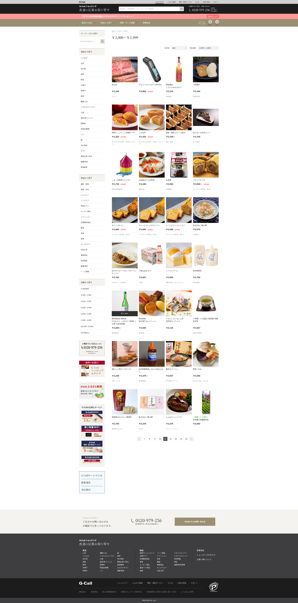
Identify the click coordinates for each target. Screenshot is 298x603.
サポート (216, 2)
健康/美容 (84, 162)
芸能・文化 (85, 189)
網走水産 (141, 189)
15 (186, 439)
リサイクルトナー (180, 553)
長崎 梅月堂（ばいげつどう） (175, 282)
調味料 (83, 123)
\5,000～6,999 (86, 314)
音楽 (82, 233)
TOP (113, 31)
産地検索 (84, 167)
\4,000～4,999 (86, 308)
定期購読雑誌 (86, 222)
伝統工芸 (84, 250)
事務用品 (84, 255)
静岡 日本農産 (197, 333)
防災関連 (84, 261)
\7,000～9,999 (86, 320)
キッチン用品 (86, 211)
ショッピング (159, 2)
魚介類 (83, 69)
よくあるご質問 (187, 592)
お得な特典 (206, 2)
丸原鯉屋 (168, 189)
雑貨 (141, 571)
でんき (197, 2)
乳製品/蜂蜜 (85, 129)
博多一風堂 (169, 142)
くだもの (84, 58)
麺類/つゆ (84, 101)
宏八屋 (141, 429)
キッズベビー (86, 244)
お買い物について (204, 559)
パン (82, 134)
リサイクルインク (180, 556)
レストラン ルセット (172, 429)
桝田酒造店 (115, 333)
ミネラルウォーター (88, 107)
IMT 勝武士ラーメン (172, 381)
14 (181, 439)
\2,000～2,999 (86, 295)
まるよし (114, 96)
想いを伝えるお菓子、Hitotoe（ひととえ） (124, 143)
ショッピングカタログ (206, 555)
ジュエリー (85, 195)
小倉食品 (195, 234)
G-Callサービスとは (91, 475)
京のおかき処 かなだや (200, 381)
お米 (82, 63)
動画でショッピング (147, 553)
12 (170, 439)
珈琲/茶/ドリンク (87, 118)
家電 (82, 239)
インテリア (85, 200)
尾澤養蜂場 (142, 381)
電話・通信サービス (185, 2)
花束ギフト (85, 206)
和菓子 (83, 91)
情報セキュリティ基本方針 (131, 592)
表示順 (167, 48)
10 (160, 439)
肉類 (82, 74)
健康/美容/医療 (179, 565)
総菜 (82, 96)
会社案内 (85, 489)
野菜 (82, 80)
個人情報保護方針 (109, 592)
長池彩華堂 (196, 96)
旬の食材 (84, 145)
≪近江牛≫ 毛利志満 (119, 282)
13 (176, 439)
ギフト (83, 151)
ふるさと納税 (171, 2)
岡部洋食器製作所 (117, 189)
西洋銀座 (141, 333)
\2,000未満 (85, 289)
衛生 (176, 562)
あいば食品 (196, 142)
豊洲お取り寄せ (86, 156)
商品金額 (193, 48)
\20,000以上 (85, 333)
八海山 (141, 282)
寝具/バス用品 (145, 568)
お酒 (82, 112)
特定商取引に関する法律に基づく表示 (161, 592)
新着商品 (146, 22)
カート (217, 24)
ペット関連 (85, 271)
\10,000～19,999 (87, 326)
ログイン (210, 24)
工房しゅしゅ (116, 381)
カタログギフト (123, 568)
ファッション (86, 217)
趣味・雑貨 (85, 184)
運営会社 (82, 592)
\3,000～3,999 (86, 301)
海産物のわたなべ (117, 429)
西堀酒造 (168, 96)
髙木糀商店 (196, 282)
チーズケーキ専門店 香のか (202, 189)
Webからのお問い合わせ (195, 521)
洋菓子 (83, 85)
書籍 (82, 228)
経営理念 (85, 482)
